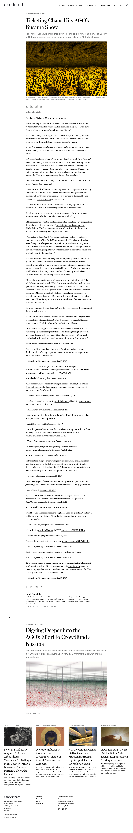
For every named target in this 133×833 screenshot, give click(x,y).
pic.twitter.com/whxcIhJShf (54, 501)
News (28, 13)
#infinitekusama (33, 386)
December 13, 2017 (59, 360)
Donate (38, 801)
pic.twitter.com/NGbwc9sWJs (39, 355)
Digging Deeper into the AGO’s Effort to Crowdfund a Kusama (58, 637)
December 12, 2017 (59, 378)
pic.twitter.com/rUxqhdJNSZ (53, 435)
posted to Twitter (58, 165)
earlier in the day (46, 180)
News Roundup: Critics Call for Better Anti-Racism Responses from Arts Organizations (114, 754)
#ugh (59, 512)
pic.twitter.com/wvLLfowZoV (39, 404)
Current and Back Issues (65, 796)
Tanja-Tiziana (74, 195)
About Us (39, 796)
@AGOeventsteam (34, 501)
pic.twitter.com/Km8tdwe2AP (59, 449)
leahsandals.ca (33, 604)
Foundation (39, 799)
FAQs (59, 799)
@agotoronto (83, 352)
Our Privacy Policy (63, 806)
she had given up (44, 198)
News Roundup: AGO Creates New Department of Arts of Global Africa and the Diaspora (48, 756)
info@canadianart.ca (10, 814)
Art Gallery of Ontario (54, 123)
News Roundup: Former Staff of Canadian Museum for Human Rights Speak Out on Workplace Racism (82, 756)
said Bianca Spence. (72, 207)
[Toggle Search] (127, 5)
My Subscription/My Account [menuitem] (71, 5)
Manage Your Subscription (66, 803)
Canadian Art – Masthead (65, 801)
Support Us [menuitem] (91, 5)
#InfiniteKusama (69, 352)
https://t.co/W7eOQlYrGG (59, 372)
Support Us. (40, 803)
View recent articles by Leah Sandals (41, 606)
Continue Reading (33, 713)
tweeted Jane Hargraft (75, 316)
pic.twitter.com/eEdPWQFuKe (75, 540)
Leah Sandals (34, 112)
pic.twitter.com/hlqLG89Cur (43, 418)
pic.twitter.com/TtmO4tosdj (38, 390)
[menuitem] (105, 5)
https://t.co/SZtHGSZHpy (73, 530)
